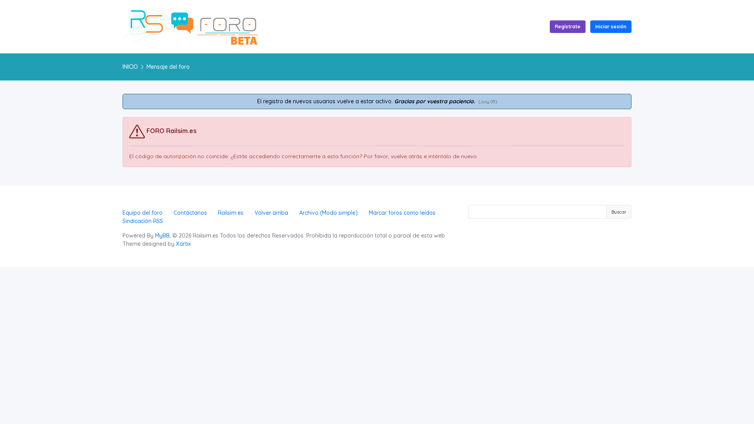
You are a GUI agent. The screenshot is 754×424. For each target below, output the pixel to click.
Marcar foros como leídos (402, 212)
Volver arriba (271, 212)
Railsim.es (230, 212)
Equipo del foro (143, 212)
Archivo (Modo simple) (328, 212)
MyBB (162, 235)
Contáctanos (190, 212)
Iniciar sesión (610, 26)
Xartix (183, 243)
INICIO (130, 66)
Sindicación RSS (143, 221)
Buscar (618, 212)
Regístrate (567, 26)
